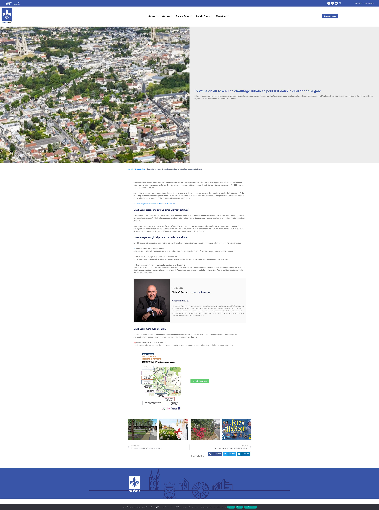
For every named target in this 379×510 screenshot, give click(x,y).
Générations (221, 16)
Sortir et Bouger (183, 16)
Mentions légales (250, 507)
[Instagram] (332, 3)
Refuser (239, 507)
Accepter (231, 507)
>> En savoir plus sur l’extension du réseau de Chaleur (154, 204)
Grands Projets (203, 16)
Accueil (130, 169)
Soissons (152, 16)
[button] (340, 3)
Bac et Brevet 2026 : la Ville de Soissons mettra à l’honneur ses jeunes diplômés (172, 429)
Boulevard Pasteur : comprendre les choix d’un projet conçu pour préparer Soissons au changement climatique (142, 429)
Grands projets (140, 169)
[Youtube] (336, 3)
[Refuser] (377, 507)
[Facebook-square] (328, 3)
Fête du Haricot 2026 (230, 429)
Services (166, 16)
